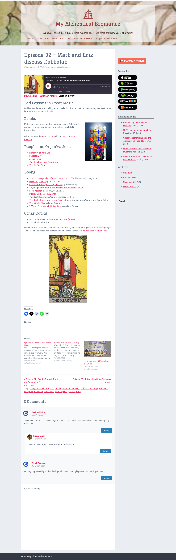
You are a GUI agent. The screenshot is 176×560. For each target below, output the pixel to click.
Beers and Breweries (83, 38)
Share (67, 91)
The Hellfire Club (37, 165)
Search (122, 201)
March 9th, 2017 (38, 415)
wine (78, 391)
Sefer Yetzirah (35, 191)
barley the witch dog (39, 388)
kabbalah (38, 391)
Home (30, 38)
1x (63, 87)
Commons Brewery (70, 388)
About (39, 38)
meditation (49, 391)
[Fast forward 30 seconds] (67, 87)
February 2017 (129, 186)
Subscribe (57, 91)
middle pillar (61, 391)
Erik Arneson (39, 436)
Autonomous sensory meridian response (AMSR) (52, 219)
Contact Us (65, 38)
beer (52, 388)
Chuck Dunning (38, 463)
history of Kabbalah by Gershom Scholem (64, 187)
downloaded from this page (95, 231)
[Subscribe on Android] (127, 85)
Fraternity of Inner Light (40, 153)
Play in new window (48, 96)
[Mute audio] (54, 87)
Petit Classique (49, 136)
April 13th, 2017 (38, 466)
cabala (58, 388)
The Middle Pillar (37, 203)
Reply (106, 430)
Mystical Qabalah (37, 181)
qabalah (71, 391)
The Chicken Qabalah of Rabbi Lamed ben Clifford (52, 178)
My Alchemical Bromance (88, 24)
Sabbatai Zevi (35, 156)
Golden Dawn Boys (89, 388)
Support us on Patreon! (106, 38)
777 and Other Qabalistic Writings (45, 206)
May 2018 (127, 173)
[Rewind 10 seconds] (58, 87)
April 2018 (128, 177)
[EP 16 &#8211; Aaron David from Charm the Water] (97, 349)
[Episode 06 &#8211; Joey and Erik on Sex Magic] (39, 352)
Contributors (51, 38)
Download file (30, 96)
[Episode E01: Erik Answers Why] (69, 351)
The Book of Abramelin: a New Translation (49, 200)
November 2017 (130, 182)
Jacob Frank (35, 159)
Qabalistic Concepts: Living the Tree (45, 184)
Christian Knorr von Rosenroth (43, 162)
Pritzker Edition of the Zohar (42, 194)
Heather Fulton (38, 412)
